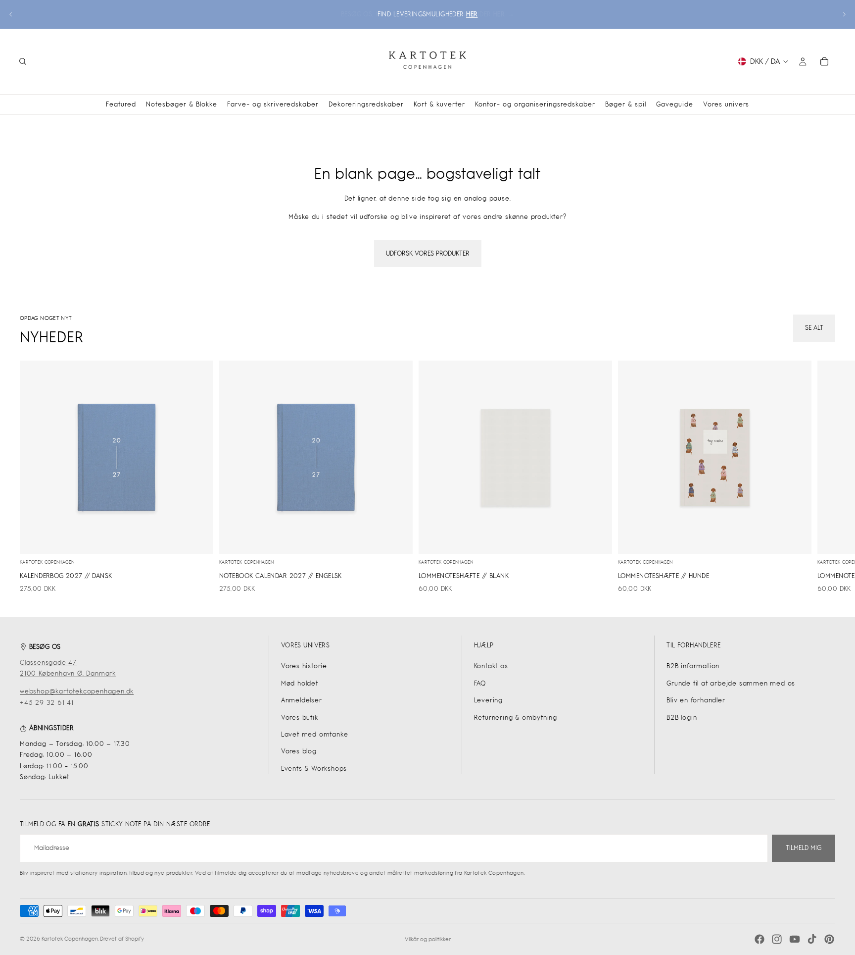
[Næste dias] (844, 14)
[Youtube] (795, 939)
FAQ (480, 683)
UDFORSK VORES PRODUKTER (428, 253)
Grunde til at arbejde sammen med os (730, 683)
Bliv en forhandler (695, 700)
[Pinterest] (829, 939)
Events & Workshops (314, 768)
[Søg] (23, 61)
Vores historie (304, 666)
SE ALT (814, 327)
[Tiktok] (812, 939)
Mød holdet (299, 683)
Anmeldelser (301, 700)
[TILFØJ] (198, 539)
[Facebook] (759, 939)
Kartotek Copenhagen (70, 939)
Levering (488, 700)
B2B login (681, 717)
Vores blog (299, 751)
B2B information (692, 666)
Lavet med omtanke (314, 734)
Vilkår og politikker (428, 939)
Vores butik (299, 717)
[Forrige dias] (11, 14)
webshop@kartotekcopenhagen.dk (77, 691)
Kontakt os (491, 666)
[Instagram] (777, 939)
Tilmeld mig (803, 847)
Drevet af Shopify (122, 939)
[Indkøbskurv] (824, 61)
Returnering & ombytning (515, 717)
